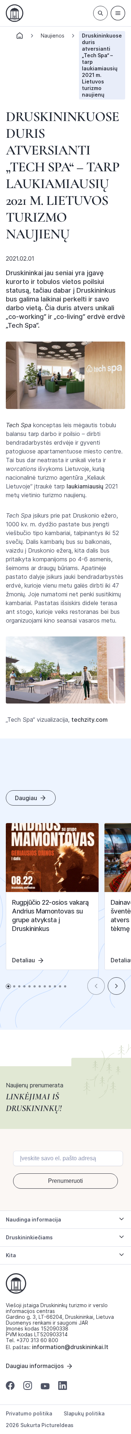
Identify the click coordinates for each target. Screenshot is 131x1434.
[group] (52, 896)
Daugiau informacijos (35, 1365)
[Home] (19, 37)
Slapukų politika (84, 1414)
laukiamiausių (85, 486)
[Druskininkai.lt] (14, 13)
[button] (96, 986)
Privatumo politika (29, 1414)
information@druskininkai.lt (70, 1347)
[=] (118, 13)
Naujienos (52, 35)
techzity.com (89, 719)
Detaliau (23, 960)
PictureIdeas (57, 1425)
